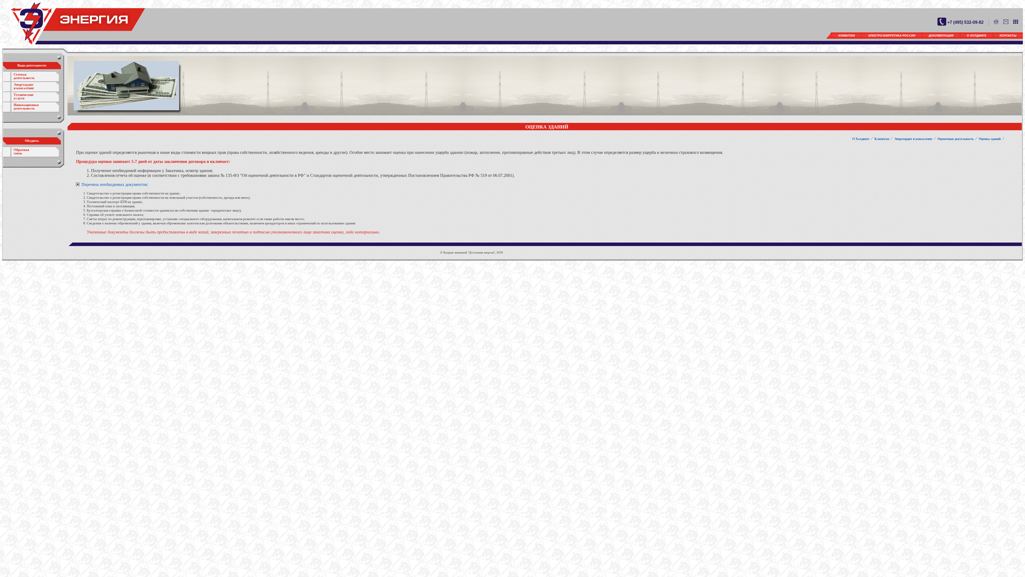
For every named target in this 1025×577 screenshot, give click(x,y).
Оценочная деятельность (955, 139)
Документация (941, 35)
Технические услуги (24, 96)
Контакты (1008, 35)
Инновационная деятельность (26, 106)
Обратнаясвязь (21, 151)
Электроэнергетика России (891, 35)
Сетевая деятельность (24, 76)
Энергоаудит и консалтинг (24, 86)
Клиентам (846, 35)
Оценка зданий (990, 139)
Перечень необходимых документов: (114, 184)
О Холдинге (976, 35)
